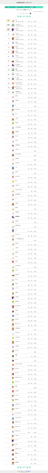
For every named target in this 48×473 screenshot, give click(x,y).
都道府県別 (32, 7)
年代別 (16, 7)
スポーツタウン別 (39, 7)
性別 (24, 7)
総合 (8, 7)
